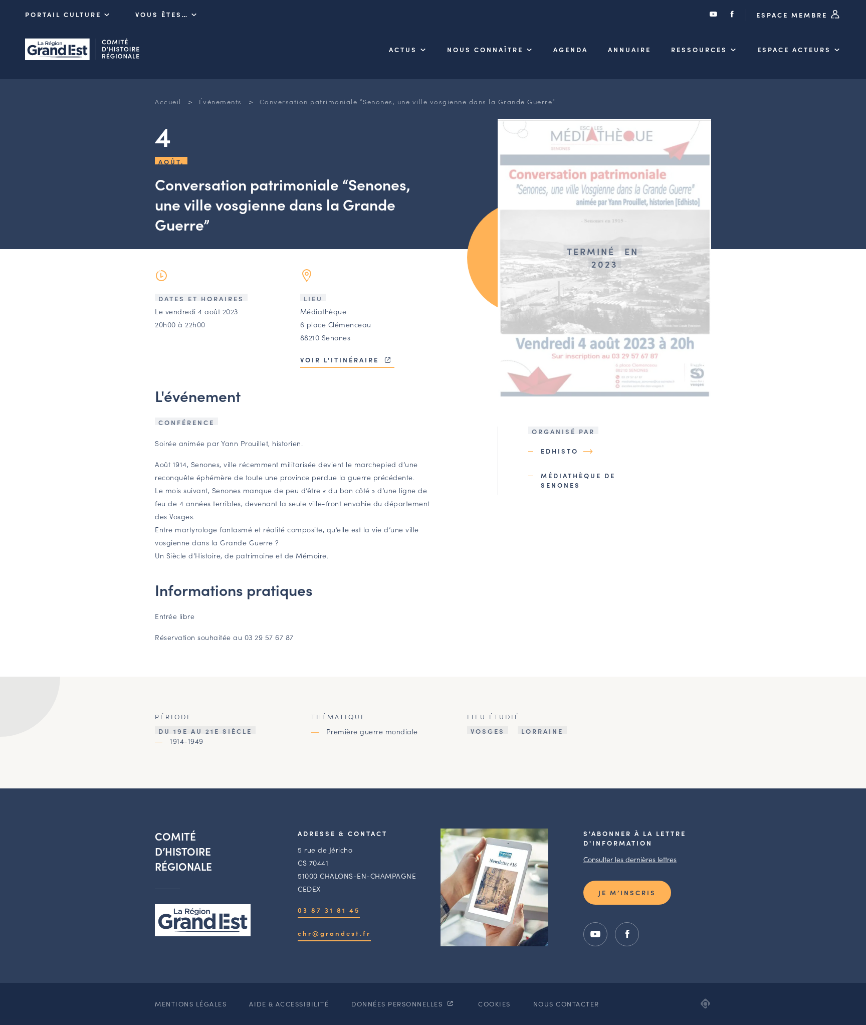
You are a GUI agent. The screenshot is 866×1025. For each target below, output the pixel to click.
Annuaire (629, 49)
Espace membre (793, 15)
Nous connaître (485, 49)
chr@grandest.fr (334, 933)
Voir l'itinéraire (341, 359)
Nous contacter (566, 1003)
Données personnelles (398, 1003)
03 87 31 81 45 (329, 910)
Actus (403, 49)
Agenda (570, 49)
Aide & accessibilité (289, 1003)
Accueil (168, 101)
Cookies (494, 1003)
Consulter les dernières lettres (630, 859)
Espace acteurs (794, 49)
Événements (220, 101)
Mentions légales (191, 1003)
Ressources (699, 49)
